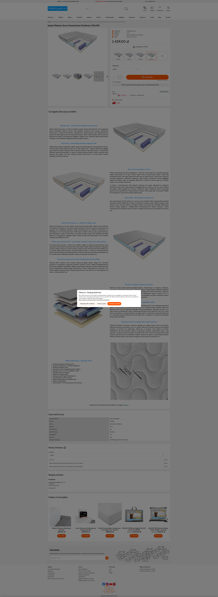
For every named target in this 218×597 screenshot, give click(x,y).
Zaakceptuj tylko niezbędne (87, 303)
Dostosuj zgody (102, 303)
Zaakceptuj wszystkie (114, 303)
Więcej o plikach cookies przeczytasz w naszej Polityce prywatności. (94, 300)
